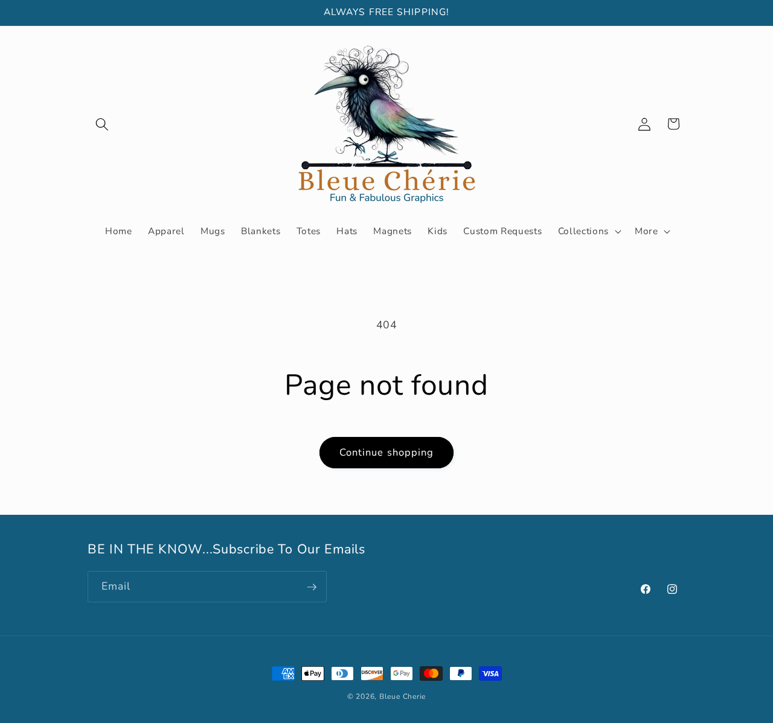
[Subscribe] (311, 587)
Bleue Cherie (402, 696)
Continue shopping (386, 452)
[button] (102, 123)
